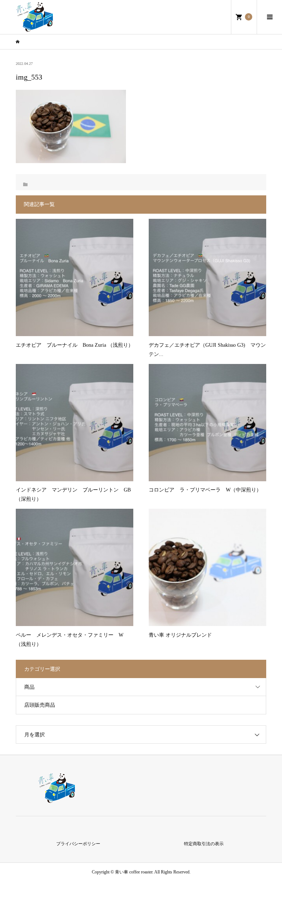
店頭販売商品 (39, 705)
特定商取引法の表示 (204, 843)
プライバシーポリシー (78, 843)
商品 (29, 687)
